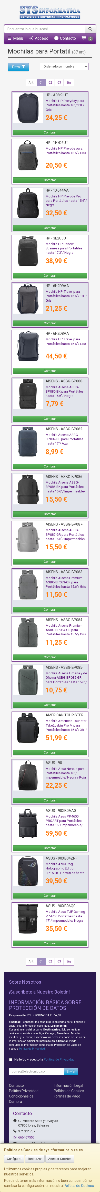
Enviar (71, 1071)
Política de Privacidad (32, 1048)
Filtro (16, 67)
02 (50, 82)
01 (41, 82)
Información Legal (68, 1085)
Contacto (67, 38)
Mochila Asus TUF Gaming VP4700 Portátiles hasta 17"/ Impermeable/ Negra (65, 916)
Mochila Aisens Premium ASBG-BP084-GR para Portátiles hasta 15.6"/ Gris (66, 630)
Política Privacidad (23, 1091)
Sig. (69, 82)
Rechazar (35, 1159)
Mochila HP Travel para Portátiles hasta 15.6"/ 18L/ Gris (66, 296)
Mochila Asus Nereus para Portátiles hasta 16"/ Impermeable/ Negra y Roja (66, 773)
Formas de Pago (67, 1096)
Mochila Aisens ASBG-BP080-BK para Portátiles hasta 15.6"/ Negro (65, 391)
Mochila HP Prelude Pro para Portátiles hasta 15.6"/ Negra (66, 200)
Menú (17, 38)
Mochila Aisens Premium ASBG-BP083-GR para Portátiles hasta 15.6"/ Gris (66, 582)
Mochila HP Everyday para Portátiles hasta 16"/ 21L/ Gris (65, 105)
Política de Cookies (79, 1186)
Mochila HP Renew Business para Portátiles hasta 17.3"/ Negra (64, 248)
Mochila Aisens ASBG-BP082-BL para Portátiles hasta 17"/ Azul (64, 439)
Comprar (50, 132)
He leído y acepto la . (44, 1059)
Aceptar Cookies (60, 1159)
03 (59, 82)
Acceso (41, 38)
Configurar (14, 1159)
